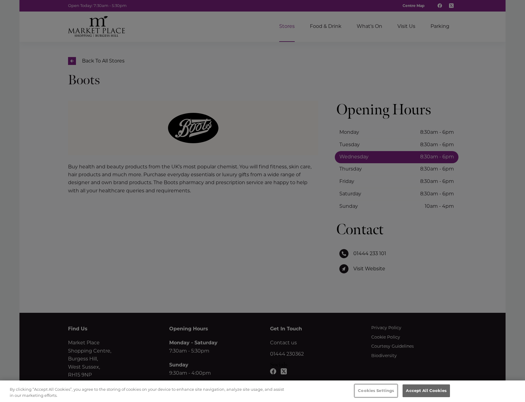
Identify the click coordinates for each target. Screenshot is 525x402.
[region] (262, 391)
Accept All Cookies (426, 390)
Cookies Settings (376, 390)
